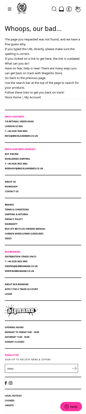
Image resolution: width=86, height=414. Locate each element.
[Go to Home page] (22, 8)
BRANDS (9, 204)
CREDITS (9, 405)
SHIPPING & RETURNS (16, 214)
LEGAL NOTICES (13, 395)
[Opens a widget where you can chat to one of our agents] (71, 407)
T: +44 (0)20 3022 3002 (16, 163)
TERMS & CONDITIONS (17, 209)
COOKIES (9, 400)
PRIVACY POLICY (14, 219)
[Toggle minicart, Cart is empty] (77, 9)
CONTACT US (11, 191)
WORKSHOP (11, 186)
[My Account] (61, 9)
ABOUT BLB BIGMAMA (17, 284)
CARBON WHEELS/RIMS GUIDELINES (24, 233)
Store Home (13, 97)
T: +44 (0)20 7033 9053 (16, 131)
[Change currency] (69, 9)
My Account (32, 97)
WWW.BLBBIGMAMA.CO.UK (19, 270)
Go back (10, 78)
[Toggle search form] (54, 9)
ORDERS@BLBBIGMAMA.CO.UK (21, 266)
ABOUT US (10, 181)
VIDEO (8, 238)
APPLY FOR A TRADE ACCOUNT (21, 289)
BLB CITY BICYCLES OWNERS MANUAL (25, 228)
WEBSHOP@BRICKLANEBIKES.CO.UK (24, 168)
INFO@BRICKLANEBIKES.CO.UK (21, 135)
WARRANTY (11, 223)
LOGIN (8, 293)
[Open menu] (9, 9)
